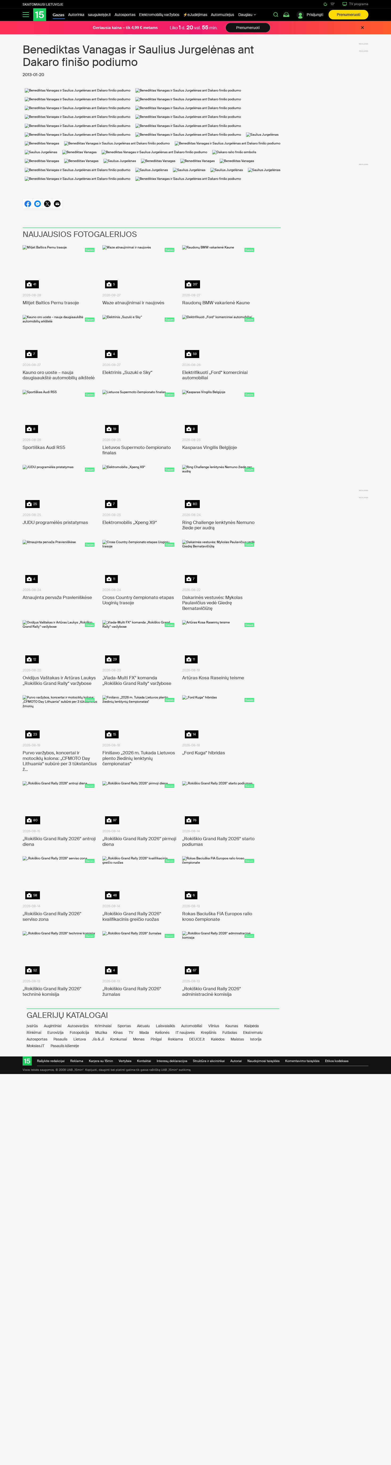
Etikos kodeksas (336, 1061)
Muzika (101, 1032)
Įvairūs (32, 1025)
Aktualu (143, 1025)
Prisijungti (315, 14)
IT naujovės (185, 1032)
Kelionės (162, 1032)
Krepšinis (208, 1032)
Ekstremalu (253, 1032)
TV (131, 1032)
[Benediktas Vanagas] (42, 143)
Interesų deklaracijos (172, 1061)
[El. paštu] (57, 204)
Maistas (237, 1039)
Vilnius (213, 1025)
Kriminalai (103, 1025)
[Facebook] (27, 204)
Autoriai (236, 1061)
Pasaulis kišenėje (65, 1045)
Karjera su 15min (101, 1061)
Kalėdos (217, 1039)
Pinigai (156, 1039)
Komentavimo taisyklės (302, 1061)
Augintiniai (52, 1025)
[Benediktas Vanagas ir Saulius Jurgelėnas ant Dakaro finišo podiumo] (77, 90)
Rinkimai (34, 1032)
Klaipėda (251, 1025)
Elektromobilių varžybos (159, 14)
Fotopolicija (79, 1032)
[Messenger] (37, 204)
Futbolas (229, 1032)
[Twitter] (47, 204)
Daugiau (245, 14)
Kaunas (231, 1025)
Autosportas (125, 14)
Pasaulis (60, 1039)
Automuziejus (222, 14)
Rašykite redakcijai (51, 1061)
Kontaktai (144, 1061)
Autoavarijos (78, 1025)
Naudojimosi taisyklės (263, 1061)
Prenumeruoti (348, 14)
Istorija (255, 1039)
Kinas (118, 1032)
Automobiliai (191, 1025)
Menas (138, 1039)
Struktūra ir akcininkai (209, 1061)
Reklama (175, 1039)
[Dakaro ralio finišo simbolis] (234, 152)
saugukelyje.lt (99, 14)
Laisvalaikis (165, 1025)
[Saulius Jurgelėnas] (262, 134)
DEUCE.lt (197, 1039)
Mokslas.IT (35, 1045)
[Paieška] (275, 14)
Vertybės (125, 1061)
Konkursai (118, 1039)
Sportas (124, 1025)
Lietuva (79, 1039)
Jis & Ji (98, 1039)
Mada (144, 1032)
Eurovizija (55, 1032)
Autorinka (76, 14)
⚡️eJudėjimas (195, 14)
